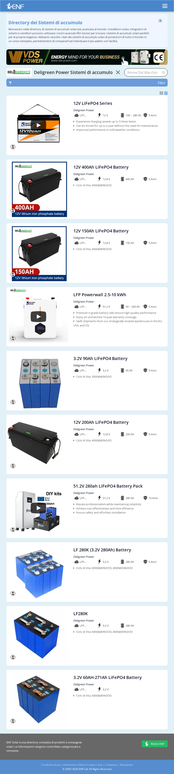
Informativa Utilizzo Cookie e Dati (82, 765)
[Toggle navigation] (164, 4)
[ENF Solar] (15, 7)
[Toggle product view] (164, 93)
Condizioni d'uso (50, 765)
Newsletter (126, 765)
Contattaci (111, 765)
